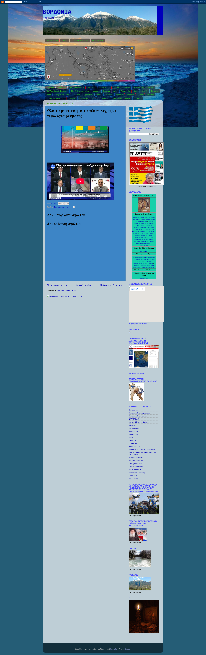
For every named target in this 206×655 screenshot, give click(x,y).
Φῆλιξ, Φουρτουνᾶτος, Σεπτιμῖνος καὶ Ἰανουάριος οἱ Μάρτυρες (143, 237)
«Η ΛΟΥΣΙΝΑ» (134, 476)
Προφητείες (88, 95)
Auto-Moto (91, 87)
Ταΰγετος (150, 95)
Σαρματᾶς (152, 231)
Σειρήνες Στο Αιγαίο (62, 95)
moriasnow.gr (134, 428)
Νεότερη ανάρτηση (57, 285)
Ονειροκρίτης (133, 410)
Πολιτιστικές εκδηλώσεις (56, 98)
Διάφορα (50, 87)
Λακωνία (144, 91)
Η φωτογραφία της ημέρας (143, 87)
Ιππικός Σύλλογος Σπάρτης (139, 422)
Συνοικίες (137, 98)
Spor (135, 91)
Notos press (133, 431)
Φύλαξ (151, 239)
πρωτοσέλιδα (143, 186)
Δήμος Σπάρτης (134, 446)
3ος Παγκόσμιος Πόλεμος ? (57, 91)
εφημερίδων (152, 186)
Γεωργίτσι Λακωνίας (136, 467)
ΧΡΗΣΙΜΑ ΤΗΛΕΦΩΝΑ (80, 40)
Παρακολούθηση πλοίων (138, 416)
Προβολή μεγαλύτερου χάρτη (138, 324)
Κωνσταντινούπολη (86, 98)
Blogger (128, 649)
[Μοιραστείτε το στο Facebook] (65, 203)
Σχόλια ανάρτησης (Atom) (66, 290)
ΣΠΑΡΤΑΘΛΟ (134, 419)
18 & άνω (108, 95)
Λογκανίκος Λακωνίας (137, 473)
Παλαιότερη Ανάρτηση (111, 285)
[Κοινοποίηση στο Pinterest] (68, 203)
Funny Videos (104, 87)
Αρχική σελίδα (52, 40)
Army (115, 91)
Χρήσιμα (106, 91)
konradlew (114, 649)
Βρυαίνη (135, 233)
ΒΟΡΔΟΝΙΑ (57, 12)
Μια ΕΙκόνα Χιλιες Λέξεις (80, 91)
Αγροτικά (119, 95)
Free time (76, 95)
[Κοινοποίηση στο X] (63, 203)
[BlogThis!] (61, 203)
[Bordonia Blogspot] (130, 333)
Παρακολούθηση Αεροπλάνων (140, 413)
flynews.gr (132, 440)
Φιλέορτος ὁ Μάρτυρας (140, 263)
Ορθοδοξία (61, 87)
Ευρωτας (72, 98)
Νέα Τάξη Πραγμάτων (122, 87)
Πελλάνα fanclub (135, 470)
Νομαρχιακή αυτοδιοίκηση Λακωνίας (142, 449)
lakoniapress (133, 434)
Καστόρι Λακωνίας (135, 464)
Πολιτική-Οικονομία (77, 87)
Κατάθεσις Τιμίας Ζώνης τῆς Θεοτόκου (144, 257)
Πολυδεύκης (133, 479)
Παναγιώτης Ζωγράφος (122, 98)
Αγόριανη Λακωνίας (136, 460)
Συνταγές (154, 91)
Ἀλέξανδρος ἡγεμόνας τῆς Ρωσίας (143, 241)
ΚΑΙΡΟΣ (65, 40)
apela (131, 437)
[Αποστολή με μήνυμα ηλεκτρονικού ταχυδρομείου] (59, 203)
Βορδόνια (130, 95)
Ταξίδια (98, 95)
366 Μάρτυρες (145, 265)
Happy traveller (103, 98)
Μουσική (96, 91)
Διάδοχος (150, 263)
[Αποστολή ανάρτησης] (73, 207)
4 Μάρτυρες (148, 261)
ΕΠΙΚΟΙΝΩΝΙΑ (97, 40)
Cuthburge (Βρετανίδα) (148, 267)
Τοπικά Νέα (125, 91)
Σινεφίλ (140, 95)
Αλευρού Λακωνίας (136, 457)
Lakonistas (133, 443)
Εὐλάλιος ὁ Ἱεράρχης (141, 235)
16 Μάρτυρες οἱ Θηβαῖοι (146, 233)
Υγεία (49, 95)
